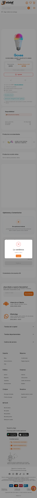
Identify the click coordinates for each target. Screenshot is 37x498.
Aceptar (18, 256)
